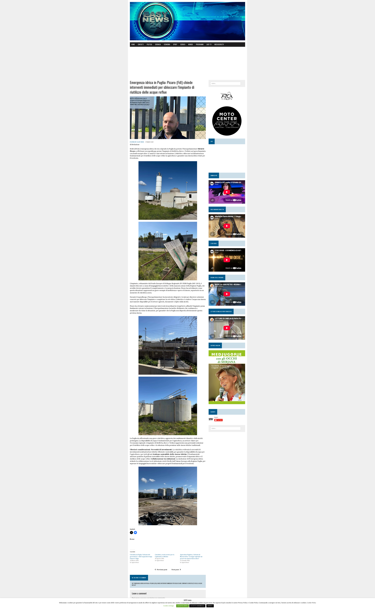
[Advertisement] (187, 63)
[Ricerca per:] (225, 83)
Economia (167, 44)
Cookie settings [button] (168, 606)
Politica (149, 44)
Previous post (162, 569)
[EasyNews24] (187, 21)
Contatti (141, 44)
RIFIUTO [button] (210, 606)
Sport (175, 44)
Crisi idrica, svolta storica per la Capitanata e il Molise (164, 555)
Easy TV (209, 44)
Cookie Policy (311, 603)
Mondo (190, 44)
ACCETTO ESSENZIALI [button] (197, 606)
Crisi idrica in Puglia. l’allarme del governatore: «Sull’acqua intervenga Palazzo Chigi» (141, 556)
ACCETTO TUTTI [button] (182, 606)
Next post (175, 569)
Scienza (182, 44)
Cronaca (158, 44)
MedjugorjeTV (219, 44)
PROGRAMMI (200, 44)
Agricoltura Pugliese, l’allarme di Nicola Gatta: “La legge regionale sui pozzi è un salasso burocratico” (191, 556)
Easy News (140, 142)
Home (133, 44)
